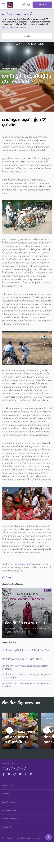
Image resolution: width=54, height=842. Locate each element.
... (13, 44)
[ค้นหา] (28, 5)
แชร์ (8, 91)
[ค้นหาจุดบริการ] (23, 5)
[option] (20, 731)
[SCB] (10, 5)
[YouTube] (20, 773)
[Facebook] (3, 773)
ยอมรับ (27, 36)
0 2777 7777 (14, 767)
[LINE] (9, 773)
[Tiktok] (14, 773)
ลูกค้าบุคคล (6, 44)
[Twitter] (25, 773)
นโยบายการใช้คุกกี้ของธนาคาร (14, 27)
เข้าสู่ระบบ (42, 4)
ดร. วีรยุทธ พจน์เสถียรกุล (22, 564)
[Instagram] (31, 773)
